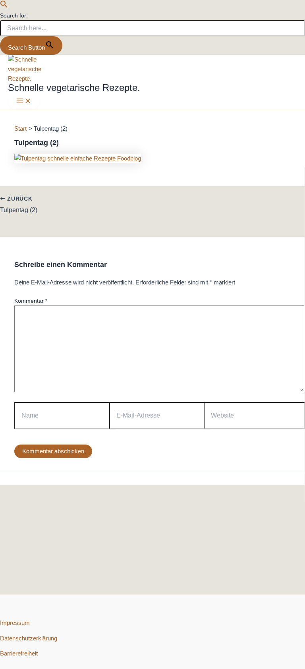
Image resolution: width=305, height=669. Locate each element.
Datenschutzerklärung (28, 638)
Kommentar (30, 301)
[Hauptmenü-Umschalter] (24, 101)
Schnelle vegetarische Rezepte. (74, 88)
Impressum (15, 623)
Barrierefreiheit (19, 653)
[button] (4, 6)
